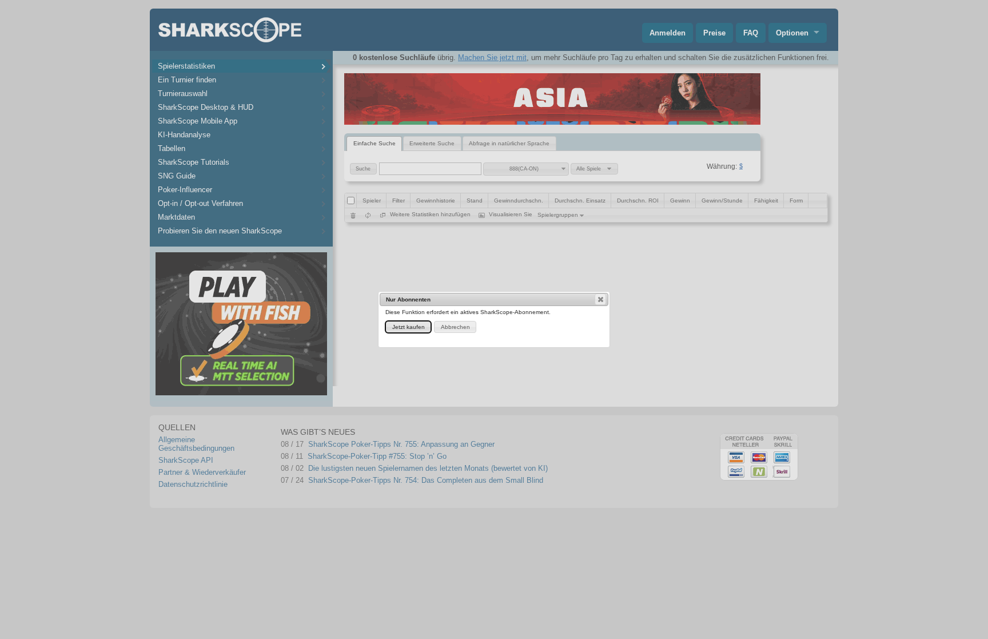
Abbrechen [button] (455, 327)
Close (600, 299)
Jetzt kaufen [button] (408, 327)
